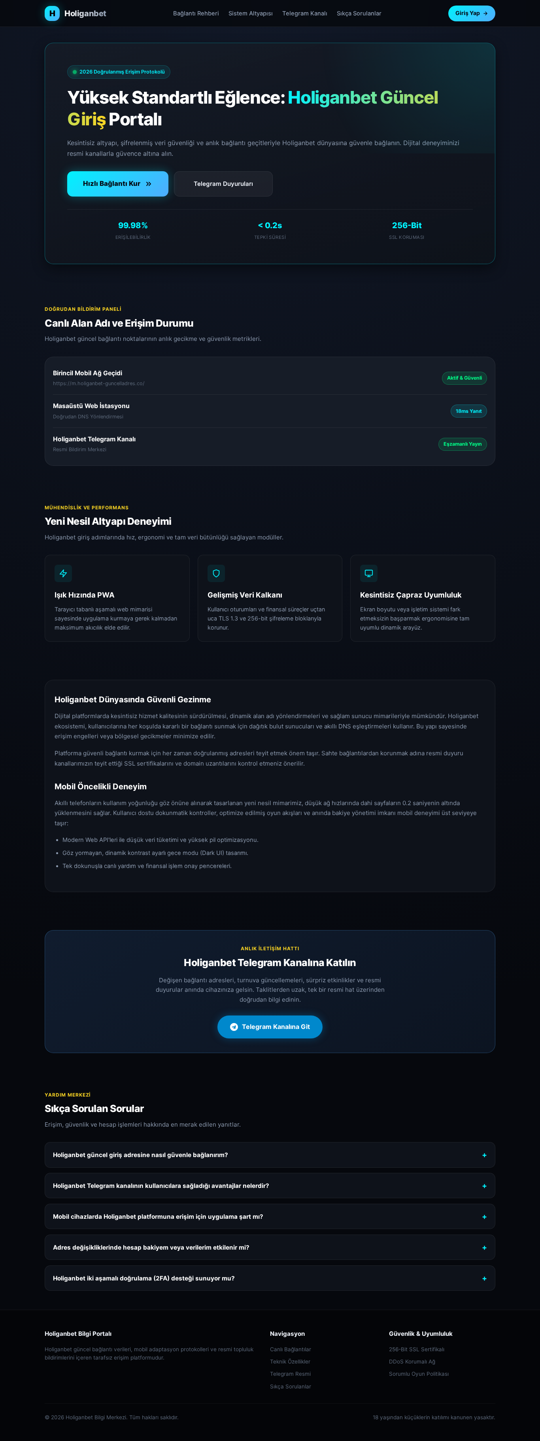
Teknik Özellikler (290, 1361)
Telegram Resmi (290, 1374)
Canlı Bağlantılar (290, 1349)
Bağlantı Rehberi (196, 13)
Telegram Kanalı (304, 13)
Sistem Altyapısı (250, 13)
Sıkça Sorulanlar (359, 13)
